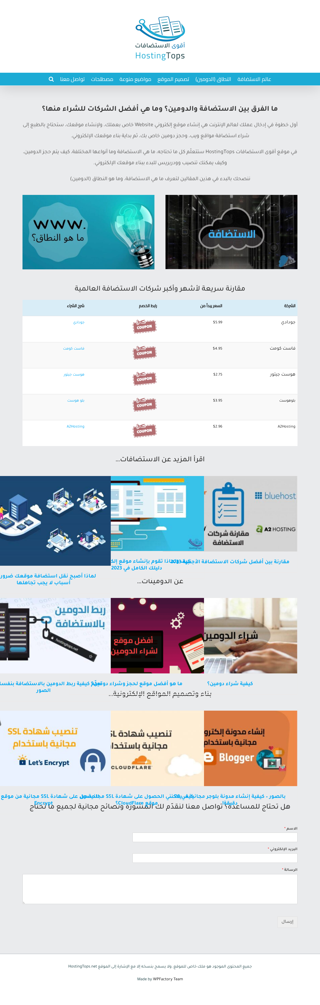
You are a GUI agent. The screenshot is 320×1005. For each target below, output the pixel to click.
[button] (51, 79)
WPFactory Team (168, 980)
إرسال (288, 922)
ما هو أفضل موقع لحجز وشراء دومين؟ (136, 684)
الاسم (291, 829)
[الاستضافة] (232, 197)
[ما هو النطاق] (88, 197)
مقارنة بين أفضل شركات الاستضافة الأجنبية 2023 (230, 562)
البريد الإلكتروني (283, 850)
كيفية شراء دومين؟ (230, 684)
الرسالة (290, 870)
